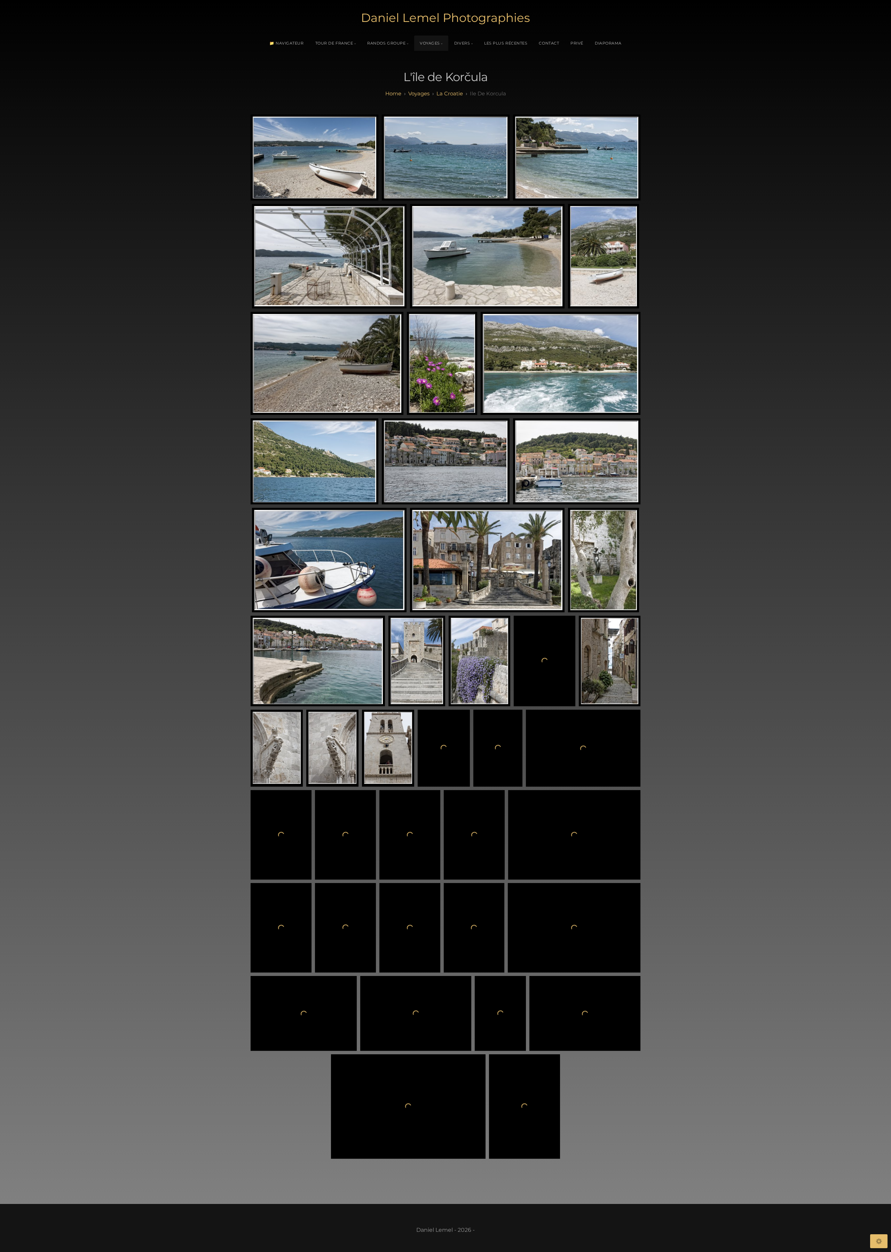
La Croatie (449, 93)
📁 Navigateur (286, 43)
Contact (549, 43)
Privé (576, 43)
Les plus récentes (505, 43)
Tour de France (334, 43)
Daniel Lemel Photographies (445, 17)
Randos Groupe (386, 43)
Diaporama (608, 43)
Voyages (430, 43)
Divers (462, 43)
